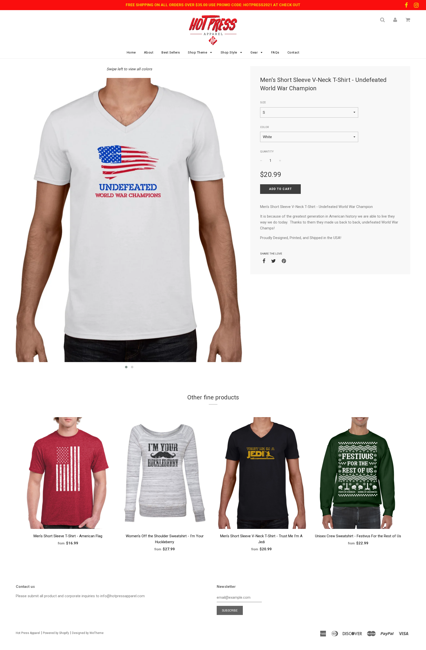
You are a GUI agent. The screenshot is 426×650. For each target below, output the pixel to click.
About (149, 52)
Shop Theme (198, 52)
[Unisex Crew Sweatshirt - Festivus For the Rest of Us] (358, 474)
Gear (254, 52)
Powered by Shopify (56, 633)
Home (131, 52)
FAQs (275, 52)
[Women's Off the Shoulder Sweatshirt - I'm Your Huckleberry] (165, 474)
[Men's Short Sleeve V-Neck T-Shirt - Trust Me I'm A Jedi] (261, 474)
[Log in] (395, 20)
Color (264, 127)
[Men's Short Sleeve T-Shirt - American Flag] (68, 474)
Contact (293, 52)
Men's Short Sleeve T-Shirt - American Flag (68, 536)
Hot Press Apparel (28, 633)
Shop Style (229, 52)
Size (263, 102)
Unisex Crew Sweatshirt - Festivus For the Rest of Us (358, 536)
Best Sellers (170, 52)
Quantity (267, 151)
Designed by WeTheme (88, 633)
